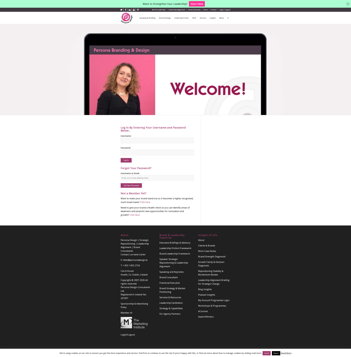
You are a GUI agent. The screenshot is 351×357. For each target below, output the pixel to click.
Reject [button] (276, 353)
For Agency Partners (169, 313)
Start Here (197, 3)
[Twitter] (121, 10)
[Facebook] (126, 10)
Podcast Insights (206, 294)
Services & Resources (170, 297)
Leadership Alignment (176, 10)
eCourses (203, 311)
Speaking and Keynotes (171, 271)
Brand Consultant (168, 277)
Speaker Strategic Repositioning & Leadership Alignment (173, 263)
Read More (286, 353)
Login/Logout (128, 334)
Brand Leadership (158, 10)
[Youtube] (134, 10)
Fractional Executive (169, 282)
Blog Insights (205, 289)
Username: (126, 135)
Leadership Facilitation (171, 302)
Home (205, 10)
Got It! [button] (266, 353)
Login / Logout (224, 10)
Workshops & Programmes (212, 305)
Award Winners (206, 316)
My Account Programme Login (213, 300)
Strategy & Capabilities (171, 308)
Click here (155, 211)
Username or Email (130, 173)
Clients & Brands (194, 10)
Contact (213, 10)
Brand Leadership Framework (174, 253)
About (201, 240)
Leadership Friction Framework (175, 248)
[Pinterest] (138, 10)
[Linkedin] (130, 10)
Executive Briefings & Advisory (174, 242)
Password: (126, 147)
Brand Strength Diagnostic (212, 256)
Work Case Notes (207, 251)
